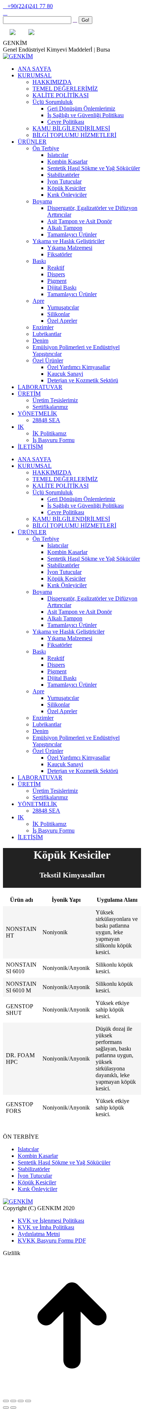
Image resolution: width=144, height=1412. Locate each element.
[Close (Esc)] (6, 1401)
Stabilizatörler (34, 1169)
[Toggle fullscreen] (21, 1401)
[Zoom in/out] (28, 1401)
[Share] (13, 1401)
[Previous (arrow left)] (6, 1407)
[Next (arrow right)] (13, 1407)
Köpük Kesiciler (37, 1182)
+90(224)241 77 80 (30, 6)
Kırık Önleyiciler (37, 1189)
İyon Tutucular (35, 1176)
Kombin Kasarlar (38, 1156)
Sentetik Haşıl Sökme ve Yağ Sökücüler (64, 1162)
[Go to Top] (72, 1392)
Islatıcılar (28, 1149)
